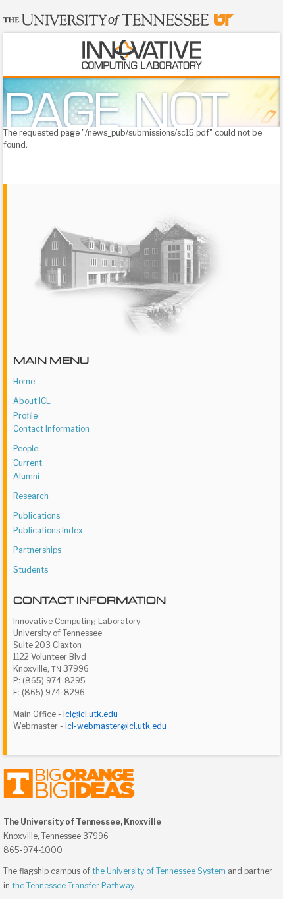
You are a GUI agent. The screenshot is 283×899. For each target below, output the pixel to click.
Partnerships (37, 550)
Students (30, 570)
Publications (36, 516)
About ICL (32, 401)
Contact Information (51, 429)
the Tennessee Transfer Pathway (73, 885)
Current (27, 463)
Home (24, 381)
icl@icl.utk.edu (90, 714)
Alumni (26, 476)
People (25, 448)
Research (31, 496)
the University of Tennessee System (159, 871)
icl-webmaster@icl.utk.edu (116, 726)
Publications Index (48, 530)
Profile (25, 415)
